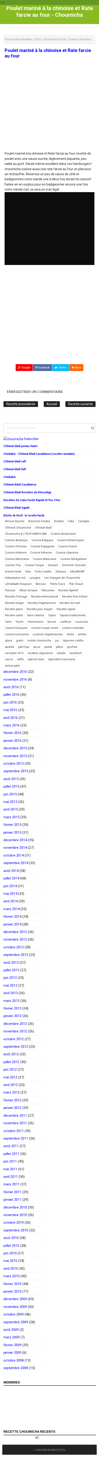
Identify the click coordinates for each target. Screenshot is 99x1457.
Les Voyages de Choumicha (62, 577)
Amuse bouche (14, 521)
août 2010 (11, 1238)
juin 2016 (10, 702)
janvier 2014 (12, 924)
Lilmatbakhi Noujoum (18, 584)
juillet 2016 (11, 695)
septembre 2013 (15, 955)
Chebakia (9, 477)
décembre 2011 (15, 1115)
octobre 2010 (13, 1222)
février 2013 (12, 1008)
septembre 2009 (15, 1322)
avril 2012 (10, 1085)
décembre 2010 (15, 1207)
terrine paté (12, 665)
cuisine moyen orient (44, 628)
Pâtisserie (47, 590)
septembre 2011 (15, 1138)
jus (57, 640)
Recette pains (14, 609)
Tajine (52, 615)
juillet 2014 (11, 878)
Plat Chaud (76, 584)
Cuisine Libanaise (67, 552)
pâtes (59, 647)
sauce (9, 659)
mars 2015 (11, 817)
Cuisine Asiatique (16, 540)
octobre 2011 (13, 1131)
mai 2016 (10, 710)
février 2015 (12, 825)
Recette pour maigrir (40, 609)
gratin (19, 640)
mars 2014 (11, 909)
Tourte (19, 621)
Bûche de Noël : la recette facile (23, 515)
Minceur (41, 584)
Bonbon (59, 521)
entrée (82, 634)
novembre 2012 (15, 1031)
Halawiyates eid (15, 577)
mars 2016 (11, 725)
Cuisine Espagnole (42, 546)
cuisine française (16, 628)
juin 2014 (10, 886)
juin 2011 (10, 1161)
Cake (71, 521)
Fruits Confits (43, 571)
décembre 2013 (15, 932)
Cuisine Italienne (41, 552)
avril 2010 (10, 1268)
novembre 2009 (15, 1307)
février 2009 (12, 1345)
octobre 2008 (13, 1360)
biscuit (51, 621)
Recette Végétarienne (42, 603)
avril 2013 (10, 993)
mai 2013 (10, 985)
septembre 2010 (15, 1230)
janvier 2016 (12, 741)
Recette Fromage (16, 596)
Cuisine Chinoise (16, 546)
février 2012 (12, 1100)
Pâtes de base (28, 590)
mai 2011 (10, 1169)
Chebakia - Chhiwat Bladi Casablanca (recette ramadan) (39, 454)
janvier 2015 (12, 832)
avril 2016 (10, 718)
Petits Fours (57, 584)
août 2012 (11, 1054)
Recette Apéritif (68, 590)
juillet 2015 (11, 786)
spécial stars (36, 659)
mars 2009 (11, 1337)
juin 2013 (10, 978)
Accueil (52, 404)
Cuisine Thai (13, 565)
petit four (23, 647)
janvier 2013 (12, 1016)
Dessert (53, 565)
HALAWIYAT (77, 571)
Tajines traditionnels (73, 615)
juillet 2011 (11, 1154)
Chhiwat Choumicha (18, 527)
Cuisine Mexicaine (44, 559)
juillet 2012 (11, 1062)
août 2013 (11, 962)
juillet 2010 (11, 1246)
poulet (48, 647)
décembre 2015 (15, 748)
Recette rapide (66, 609)
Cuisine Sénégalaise (73, 559)
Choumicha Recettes (50, 1450)
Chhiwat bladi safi (14, 461)
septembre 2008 (15, 1368)
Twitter (62, 367)
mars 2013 (11, 1001)
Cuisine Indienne (15, 552)
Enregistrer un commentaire (35, 392)
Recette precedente (20, 404)
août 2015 (11, 779)
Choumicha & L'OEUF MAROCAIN (26, 533)
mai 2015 (10, 802)
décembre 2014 (15, 840)
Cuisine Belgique (42, 540)
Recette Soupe (14, 603)
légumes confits (73, 640)
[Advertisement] (49, 117)
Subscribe (31, 439)
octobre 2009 (13, 1314)
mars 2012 (11, 1092)
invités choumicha (39, 640)
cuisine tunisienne (17, 634)
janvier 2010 (12, 1291)
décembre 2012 (15, 1024)
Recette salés (14, 615)
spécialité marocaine (61, 659)
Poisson (10, 590)
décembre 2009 (15, 1299)
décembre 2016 (15, 672)
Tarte (8, 621)
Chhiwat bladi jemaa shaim (20, 446)
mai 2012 (10, 1077)
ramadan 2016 (14, 653)
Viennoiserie (35, 621)
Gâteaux (60, 571)
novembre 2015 (15, 756)
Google (25, 367)
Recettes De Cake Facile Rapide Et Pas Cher (31, 500)
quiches (72, 647)
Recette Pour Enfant (74, 596)
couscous (81, 621)
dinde (70, 634)
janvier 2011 (12, 1200)
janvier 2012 (12, 1108)
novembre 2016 (15, 679)
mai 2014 (10, 894)
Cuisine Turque (34, 565)
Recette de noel (70, 603)
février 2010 (12, 1284)
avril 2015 (10, 809)
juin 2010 (10, 1253)
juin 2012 (10, 1069)
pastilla (9, 647)
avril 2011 (10, 1177)
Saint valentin (35, 615)
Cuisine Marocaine (17, 559)
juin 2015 (10, 794)
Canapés (83, 521)
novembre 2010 (15, 1215)
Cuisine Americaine (63, 533)
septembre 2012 (15, 1047)
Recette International (44, 596)
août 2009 (11, 1330)
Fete (28, 571)
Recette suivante (80, 404)
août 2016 (11, 687)
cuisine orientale (73, 628)
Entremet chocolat (74, 565)
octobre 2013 (13, 947)
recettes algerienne (40, 653)
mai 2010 (10, 1261)
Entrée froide (13, 571)
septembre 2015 (15, 771)
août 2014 (11, 871)
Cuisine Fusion (67, 546)
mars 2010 (11, 1276)
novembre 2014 (15, 848)
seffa (20, 659)
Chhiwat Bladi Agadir (16, 507)
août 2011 (11, 1146)
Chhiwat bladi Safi (14, 469)
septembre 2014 (15, 863)
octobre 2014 (13, 855)
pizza (36, 647)
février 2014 (12, 916)
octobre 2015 (13, 763)
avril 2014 (10, 901)
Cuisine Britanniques (70, 540)
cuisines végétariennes (48, 634)
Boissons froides (39, 521)
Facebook (43, 367)
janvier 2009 (12, 1353)
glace (8, 640)
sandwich (75, 653)
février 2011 (12, 1192)
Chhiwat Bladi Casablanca (19, 484)
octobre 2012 (13, 1039)
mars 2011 (11, 1184)
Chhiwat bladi (43, 527)
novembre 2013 (15, 939)
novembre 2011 (15, 1123)
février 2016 (12, 733)
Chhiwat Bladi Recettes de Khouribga (27, 492)
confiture (65, 621)
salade (61, 653)
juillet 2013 (11, 970)
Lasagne (34, 577)
